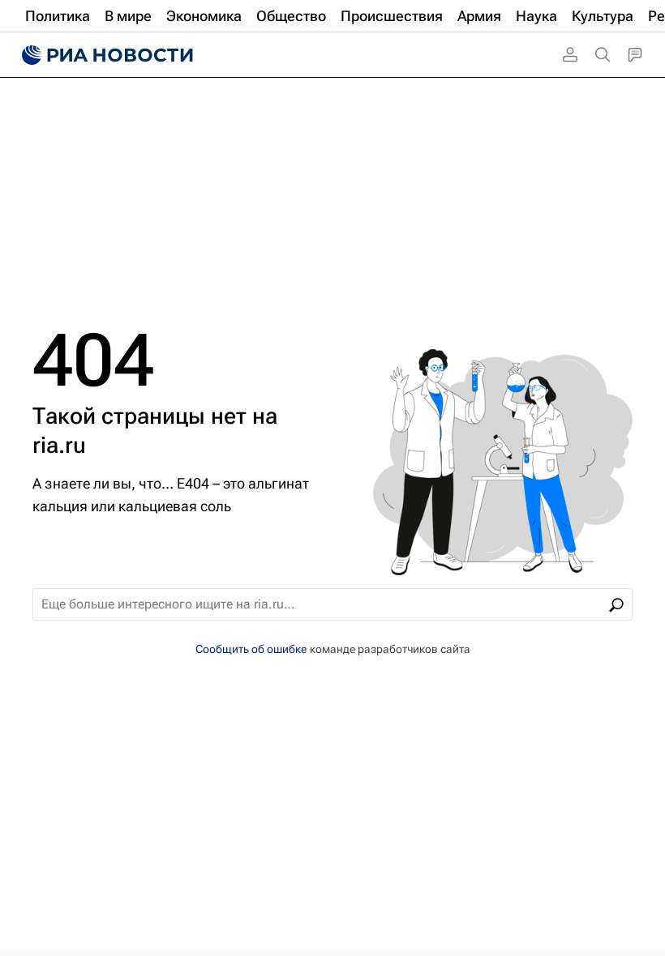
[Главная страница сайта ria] (105, 55)
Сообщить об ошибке (251, 648)
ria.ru (59, 445)
